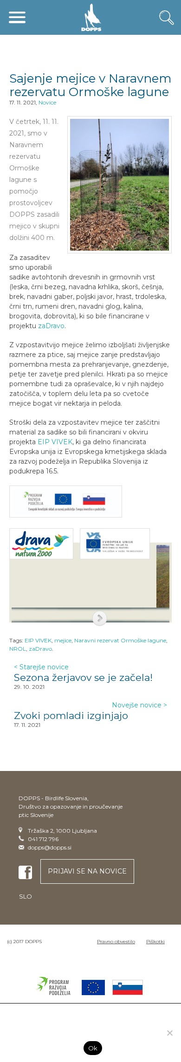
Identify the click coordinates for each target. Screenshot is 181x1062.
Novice (47, 102)
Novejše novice (139, 705)
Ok (93, 1048)
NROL (17, 648)
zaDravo (51, 326)
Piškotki (155, 942)
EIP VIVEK (55, 442)
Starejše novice (41, 667)
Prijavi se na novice (87, 871)
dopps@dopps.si (49, 847)
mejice (62, 640)
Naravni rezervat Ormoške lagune (120, 640)
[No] (169, 1032)
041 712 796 (43, 838)
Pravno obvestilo (116, 942)
